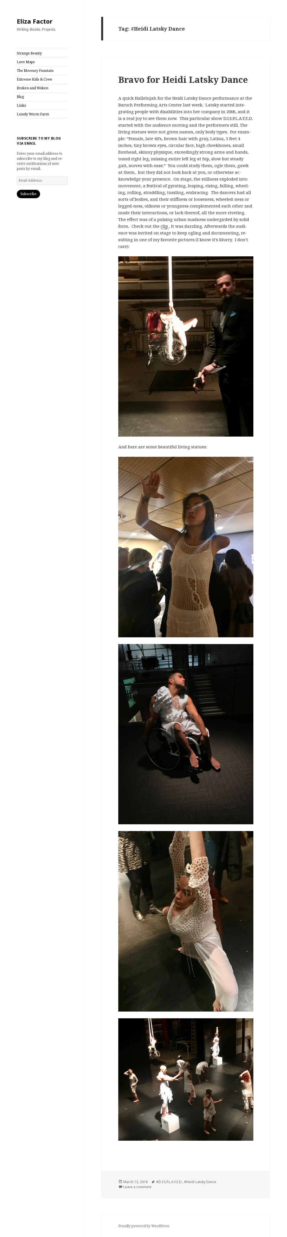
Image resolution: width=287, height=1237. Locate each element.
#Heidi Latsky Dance (200, 1181)
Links (21, 105)
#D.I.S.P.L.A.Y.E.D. (169, 1181)
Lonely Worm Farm (33, 114)
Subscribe (28, 193)
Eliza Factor (34, 21)
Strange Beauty (29, 53)
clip (165, 226)
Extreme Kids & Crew (34, 79)
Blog (20, 96)
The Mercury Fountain (35, 70)
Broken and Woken (32, 88)
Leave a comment (137, 1186)
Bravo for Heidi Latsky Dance (183, 79)
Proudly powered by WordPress (143, 1226)
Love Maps (26, 62)
